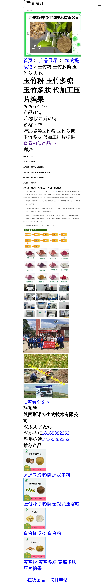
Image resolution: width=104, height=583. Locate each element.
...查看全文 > (36, 402)
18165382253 (55, 433)
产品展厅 (48, 60)
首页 (28, 60)
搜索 (43, 10)
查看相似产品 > (39, 143)
